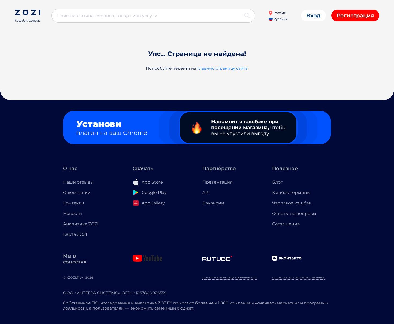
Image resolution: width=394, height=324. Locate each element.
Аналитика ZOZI (80, 223)
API (206, 192)
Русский (280, 19)
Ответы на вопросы (294, 213)
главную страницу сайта (222, 68)
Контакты (73, 203)
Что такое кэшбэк (291, 203)
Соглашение (286, 223)
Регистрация (355, 15)
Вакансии (213, 203)
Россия (279, 13)
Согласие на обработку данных (298, 277)
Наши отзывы (78, 182)
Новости (72, 213)
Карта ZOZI (75, 234)
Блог (277, 182)
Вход (313, 15)
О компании (77, 192)
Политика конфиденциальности (229, 277)
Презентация (217, 182)
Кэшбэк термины (291, 192)
